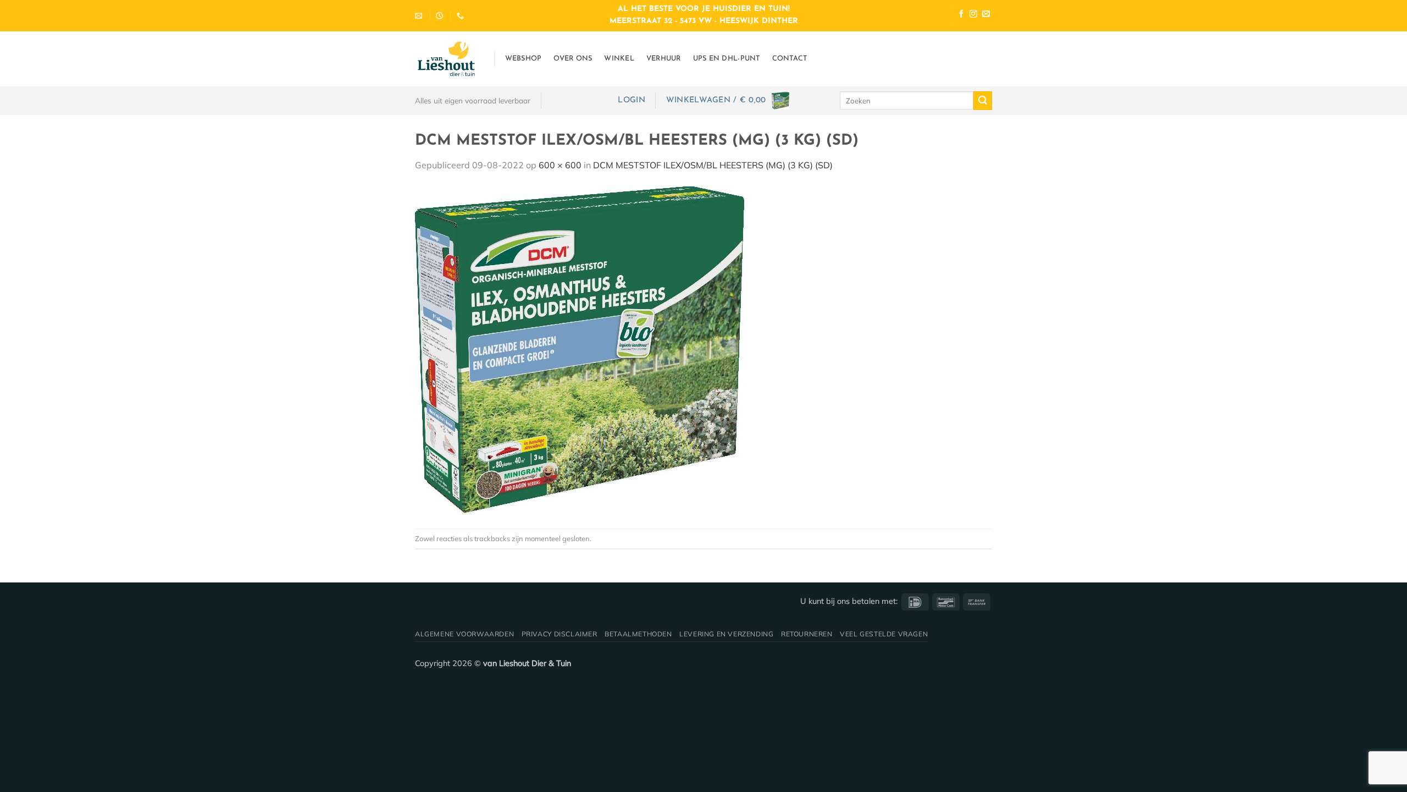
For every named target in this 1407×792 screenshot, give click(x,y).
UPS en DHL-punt (726, 58)
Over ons (572, 58)
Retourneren (807, 634)
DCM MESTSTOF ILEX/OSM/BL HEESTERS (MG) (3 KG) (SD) (713, 165)
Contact (789, 58)
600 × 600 (560, 165)
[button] (631, 100)
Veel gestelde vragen (884, 634)
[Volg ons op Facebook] (961, 15)
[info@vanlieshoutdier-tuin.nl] (420, 16)
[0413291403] (462, 16)
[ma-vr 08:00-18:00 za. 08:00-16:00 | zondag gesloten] (441, 16)
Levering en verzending (726, 634)
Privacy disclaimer (559, 634)
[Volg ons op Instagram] (973, 15)
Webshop (523, 58)
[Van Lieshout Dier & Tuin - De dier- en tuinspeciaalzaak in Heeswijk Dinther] (446, 58)
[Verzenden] (982, 100)
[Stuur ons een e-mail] (986, 15)
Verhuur (663, 58)
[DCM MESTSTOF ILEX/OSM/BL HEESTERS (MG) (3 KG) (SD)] (580, 349)
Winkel (619, 58)
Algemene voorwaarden (464, 634)
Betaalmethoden (638, 634)
